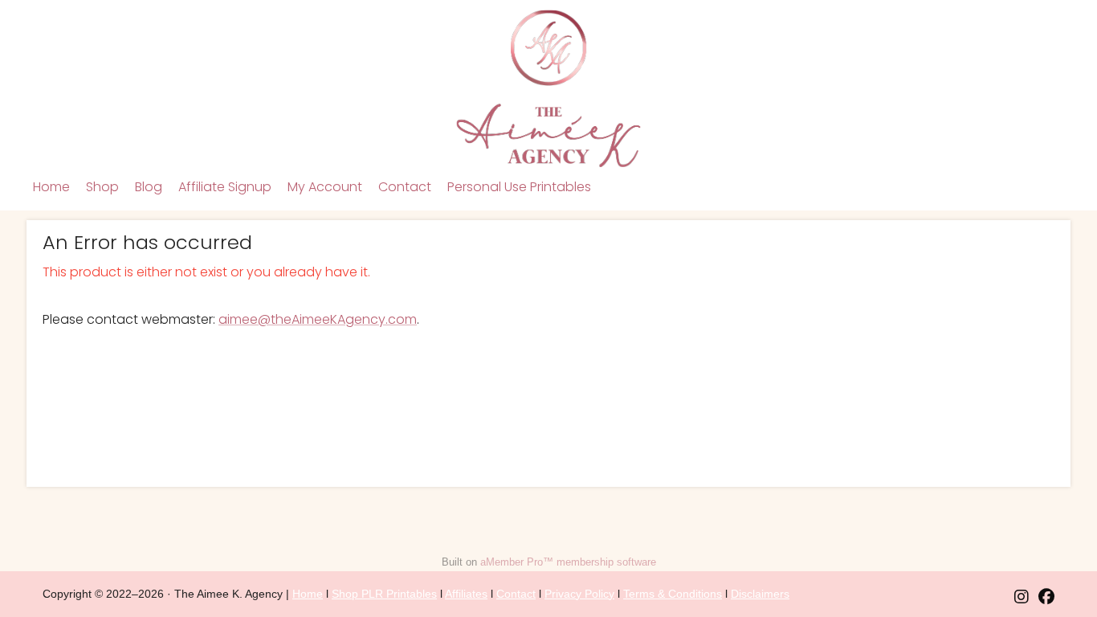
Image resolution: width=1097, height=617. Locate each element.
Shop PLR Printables (384, 593)
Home (51, 187)
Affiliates (466, 593)
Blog (148, 187)
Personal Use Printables (519, 187)
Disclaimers (760, 593)
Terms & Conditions (672, 593)
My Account (325, 187)
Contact (404, 187)
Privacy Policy (579, 593)
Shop (102, 187)
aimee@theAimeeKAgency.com (317, 319)
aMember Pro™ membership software (568, 562)
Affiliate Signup (224, 187)
